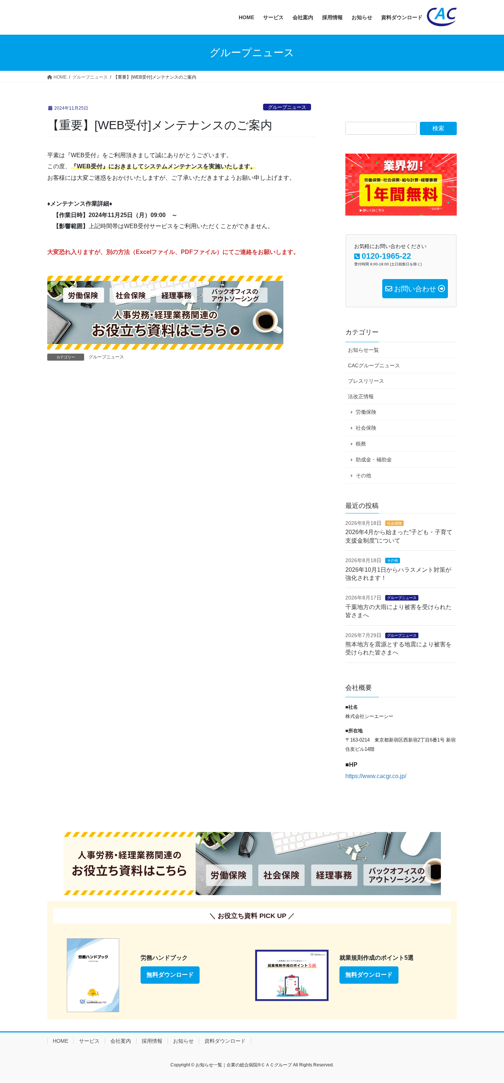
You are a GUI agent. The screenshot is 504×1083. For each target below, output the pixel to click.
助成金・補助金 (374, 460)
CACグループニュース (374, 365)
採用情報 (152, 1041)
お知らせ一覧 (363, 350)
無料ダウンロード (170, 975)
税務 (361, 444)
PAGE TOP (485, 1044)
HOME (60, 1041)
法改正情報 (361, 396)
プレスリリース (366, 381)
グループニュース (287, 107)
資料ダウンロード (225, 1041)
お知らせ (183, 1041)
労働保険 (366, 412)
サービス (89, 1041)
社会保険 (366, 428)
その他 (363, 475)
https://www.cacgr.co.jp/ (375, 776)
